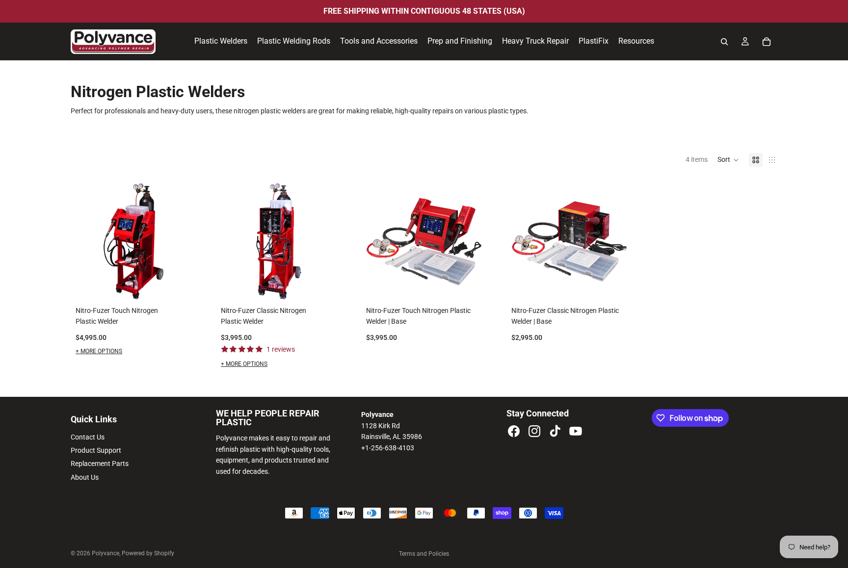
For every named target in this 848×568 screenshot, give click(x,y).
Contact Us (88, 437)
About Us (85, 477)
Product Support (96, 450)
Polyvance (105, 553)
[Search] (724, 41)
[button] (728, 160)
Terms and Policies (424, 553)
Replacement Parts (100, 463)
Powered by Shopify (148, 553)
